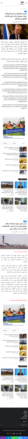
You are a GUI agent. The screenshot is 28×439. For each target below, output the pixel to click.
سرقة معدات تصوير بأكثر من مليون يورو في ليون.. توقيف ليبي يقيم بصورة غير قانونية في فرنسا (7, 208)
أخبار (21, 8)
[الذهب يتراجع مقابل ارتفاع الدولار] (23, 166)
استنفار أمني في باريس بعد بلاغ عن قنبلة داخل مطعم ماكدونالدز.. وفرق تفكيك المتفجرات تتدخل (21, 208)
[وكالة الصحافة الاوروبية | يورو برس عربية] (22, 3)
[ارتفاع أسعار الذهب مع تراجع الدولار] (23, 160)
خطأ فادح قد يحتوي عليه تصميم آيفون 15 (10, 170)
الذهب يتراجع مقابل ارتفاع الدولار (12, 165)
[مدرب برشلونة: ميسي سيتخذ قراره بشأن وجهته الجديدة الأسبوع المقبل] (23, 155)
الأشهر (23, 143)
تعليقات (4, 143)
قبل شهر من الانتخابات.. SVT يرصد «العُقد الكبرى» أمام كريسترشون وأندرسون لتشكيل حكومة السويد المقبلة (21, 192)
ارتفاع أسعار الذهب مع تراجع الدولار (11, 159)
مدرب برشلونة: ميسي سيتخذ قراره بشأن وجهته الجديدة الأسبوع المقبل (10, 154)
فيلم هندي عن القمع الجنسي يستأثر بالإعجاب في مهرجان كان (11, 148)
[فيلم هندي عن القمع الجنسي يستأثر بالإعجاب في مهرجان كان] (23, 149)
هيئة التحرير (25, 412)
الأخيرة (14, 143)
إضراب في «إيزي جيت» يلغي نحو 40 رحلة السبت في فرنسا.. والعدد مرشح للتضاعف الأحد (7, 192)
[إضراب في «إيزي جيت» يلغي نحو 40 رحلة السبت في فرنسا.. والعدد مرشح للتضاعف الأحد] (7, 185)
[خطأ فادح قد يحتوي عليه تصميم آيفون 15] (23, 172)
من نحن (25, 413)
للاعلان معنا (25, 416)
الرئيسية (24, 8)
